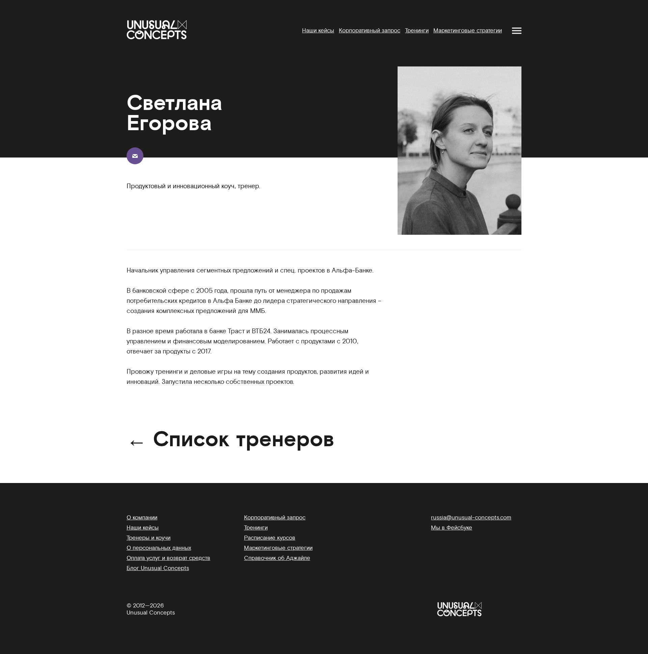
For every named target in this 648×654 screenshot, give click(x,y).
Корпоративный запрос (369, 30)
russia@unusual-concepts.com (471, 517)
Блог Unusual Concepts (158, 568)
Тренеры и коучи (148, 537)
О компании (142, 517)
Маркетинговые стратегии (467, 30)
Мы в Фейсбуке (451, 527)
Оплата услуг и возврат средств (168, 558)
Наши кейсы (318, 30)
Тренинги (417, 30)
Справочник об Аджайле (277, 558)
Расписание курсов (269, 537)
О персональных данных (159, 547)
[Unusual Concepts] (157, 29)
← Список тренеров (230, 439)
